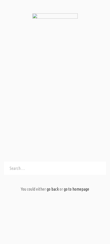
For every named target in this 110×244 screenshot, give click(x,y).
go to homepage (76, 189)
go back (53, 189)
